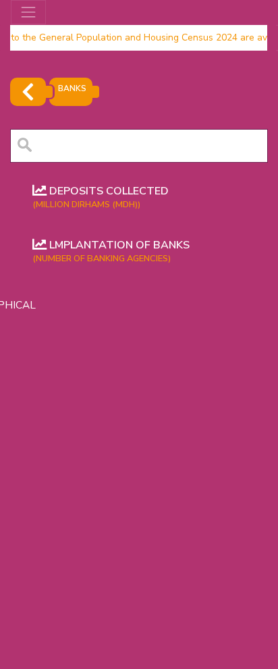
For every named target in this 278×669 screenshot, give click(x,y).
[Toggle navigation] (28, 12)
